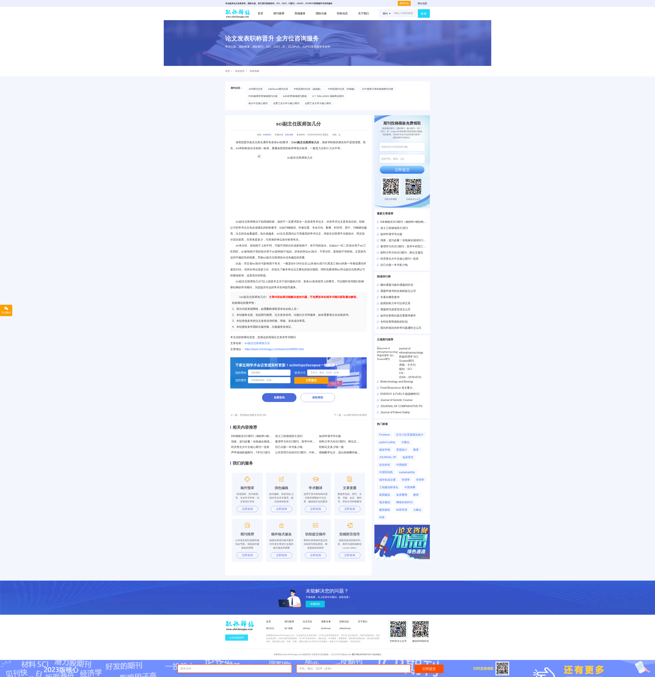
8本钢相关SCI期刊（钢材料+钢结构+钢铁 (405, 221)
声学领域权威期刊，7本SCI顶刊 (250, 452)
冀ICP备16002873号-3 (362, 654)
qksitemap (326, 628)
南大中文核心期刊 (258, 103)
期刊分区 (270, 628)
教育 (416, 449)
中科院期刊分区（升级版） (342, 89)
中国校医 (401, 464)
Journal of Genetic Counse (396, 400)
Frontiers (384, 434)
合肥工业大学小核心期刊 (286, 103)
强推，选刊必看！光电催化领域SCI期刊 (255, 441)
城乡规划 (384, 502)
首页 (260, 13)
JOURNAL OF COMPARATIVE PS (401, 406)
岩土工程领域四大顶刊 (288, 436)
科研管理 (401, 509)
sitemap (306, 628)
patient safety (387, 442)
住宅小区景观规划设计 (409, 434)
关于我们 (363, 13)
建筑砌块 (384, 509)
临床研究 (408, 457)
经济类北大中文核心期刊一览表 (250, 447)
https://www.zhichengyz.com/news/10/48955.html (274, 349)
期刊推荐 (278, 13)
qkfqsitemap (345, 628)
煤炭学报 (384, 449)
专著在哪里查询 (389, 297)
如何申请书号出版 (330, 436)
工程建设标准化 (388, 487)
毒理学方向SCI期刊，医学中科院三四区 (404, 246)
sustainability (407, 472)
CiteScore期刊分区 (278, 89)
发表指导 (240, 71)
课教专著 (326, 621)
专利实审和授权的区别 (394, 321)
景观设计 (401, 449)
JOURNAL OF (387, 457)
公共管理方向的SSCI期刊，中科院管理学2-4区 (303, 452)
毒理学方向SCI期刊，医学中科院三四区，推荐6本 (305, 441)
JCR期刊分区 (256, 89)
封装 (382, 517)
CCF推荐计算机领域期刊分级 (377, 89)
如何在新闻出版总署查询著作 (398, 315)
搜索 (424, 13)
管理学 (406, 479)
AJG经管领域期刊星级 (295, 96)
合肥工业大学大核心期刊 (318, 103)
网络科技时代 (404, 502)
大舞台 (405, 442)
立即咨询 (247, 508)
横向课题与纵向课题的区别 (396, 284)
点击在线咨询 (236, 637)
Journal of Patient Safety (395, 412)
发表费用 (401, 494)
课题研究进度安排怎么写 (395, 309)
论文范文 (307, 621)
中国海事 (409, 487)
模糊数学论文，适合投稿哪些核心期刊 (342, 452)
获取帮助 (317, 397)
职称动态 (342, 13)
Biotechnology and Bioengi (396, 381)
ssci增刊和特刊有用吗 (355, 415)
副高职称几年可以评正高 (395, 303)
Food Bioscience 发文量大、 (397, 387)
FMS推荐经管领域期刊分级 (263, 96)
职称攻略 (254, 71)
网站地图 (422, 3)
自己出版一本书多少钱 (288, 447)
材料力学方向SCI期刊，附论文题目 (340, 441)
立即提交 (402, 170)
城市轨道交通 (387, 479)
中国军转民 (386, 472)
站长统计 (377, 654)
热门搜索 (289, 628)
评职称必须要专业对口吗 (253, 415)
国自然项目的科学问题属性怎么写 (400, 327)
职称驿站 (267, 134)
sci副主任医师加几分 (257, 343)
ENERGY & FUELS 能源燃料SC (400, 393)
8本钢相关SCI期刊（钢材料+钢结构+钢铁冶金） (260, 436)
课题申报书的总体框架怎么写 (398, 291)
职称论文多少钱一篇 (331, 447)
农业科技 (384, 464)
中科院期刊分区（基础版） (308, 89)
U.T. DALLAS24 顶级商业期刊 (328, 96)
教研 (416, 494)
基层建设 (384, 494)
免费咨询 (279, 397)
